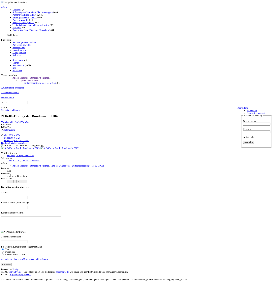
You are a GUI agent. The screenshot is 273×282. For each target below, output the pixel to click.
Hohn (9, 160)
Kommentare (18, 65)
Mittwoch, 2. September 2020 (20, 155)
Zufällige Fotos (19, 52)
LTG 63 (16, 160)
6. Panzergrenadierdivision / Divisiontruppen (33, 12)
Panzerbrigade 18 (20, 20)
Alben (4, 7)
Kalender (17, 55)
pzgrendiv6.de (15, 272)
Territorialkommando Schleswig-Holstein (31, 25)
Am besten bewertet (21, 45)
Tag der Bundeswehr (30, 160)
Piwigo (16, 269)
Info (14, 68)
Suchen (16, 63)
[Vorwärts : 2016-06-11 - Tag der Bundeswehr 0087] (59, 148)
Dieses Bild (9, 252)
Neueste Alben (19, 50)
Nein (6, 249)
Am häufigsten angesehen (24, 42)
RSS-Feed (17, 70)
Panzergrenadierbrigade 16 (25, 15)
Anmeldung (242, 108)
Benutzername (249, 121)
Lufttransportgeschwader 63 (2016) (40, 83)
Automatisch (9, 130)
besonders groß (16, 140)
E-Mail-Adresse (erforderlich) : (15, 202)
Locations (17, 10)
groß (12, 138)
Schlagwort (16, 110)
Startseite (5, 110)
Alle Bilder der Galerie (14, 254)
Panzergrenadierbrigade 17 (25, 17)
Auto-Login (249, 137)
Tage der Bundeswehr (28, 80)
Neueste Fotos (19, 47)
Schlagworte (18, 60)
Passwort (247, 129)
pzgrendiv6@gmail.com (20, 274)
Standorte (17, 27)
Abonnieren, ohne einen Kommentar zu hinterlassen (24, 259)
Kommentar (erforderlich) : (13, 213)
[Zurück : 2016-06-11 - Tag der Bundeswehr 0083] (20, 148)
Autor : (4, 192)
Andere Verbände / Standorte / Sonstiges (31, 30)
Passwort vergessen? (256, 113)
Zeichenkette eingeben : (11, 236)
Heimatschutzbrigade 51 (23, 22)
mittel (12, 135)
